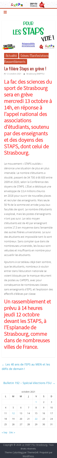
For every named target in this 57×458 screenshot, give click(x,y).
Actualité (11, 55)
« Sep (4, 432)
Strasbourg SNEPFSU (35, 73)
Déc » (12, 432)
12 (13, 413)
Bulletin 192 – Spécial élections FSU (29, 383)
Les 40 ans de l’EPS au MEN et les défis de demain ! (26, 366)
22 (36, 418)
